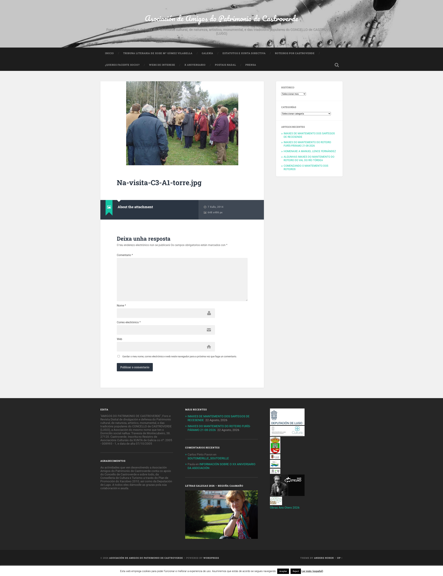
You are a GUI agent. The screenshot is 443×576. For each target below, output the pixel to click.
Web (119, 339)
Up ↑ (340, 557)
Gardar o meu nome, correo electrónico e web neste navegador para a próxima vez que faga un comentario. (179, 356)
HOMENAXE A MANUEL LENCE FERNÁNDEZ (310, 151)
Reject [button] (296, 571)
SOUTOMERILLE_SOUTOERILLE (208, 458)
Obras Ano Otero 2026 (285, 507)
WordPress (211, 557)
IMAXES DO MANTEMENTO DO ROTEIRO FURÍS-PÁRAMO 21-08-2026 (307, 144)
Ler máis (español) (312, 571)
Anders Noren (324, 557)
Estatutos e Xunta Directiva (244, 53)
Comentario (125, 255)
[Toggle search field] (337, 65)
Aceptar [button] (283, 571)
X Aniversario (195, 64)
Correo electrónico (129, 322)
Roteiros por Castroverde (295, 53)
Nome (121, 305)
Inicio (109, 53)
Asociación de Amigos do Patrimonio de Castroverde (221, 18)
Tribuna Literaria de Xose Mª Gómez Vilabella (157, 53)
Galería (207, 53)
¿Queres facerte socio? (122, 64)
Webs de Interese (162, 64)
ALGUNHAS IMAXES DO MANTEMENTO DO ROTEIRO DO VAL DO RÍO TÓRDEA (309, 158)
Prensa (250, 64)
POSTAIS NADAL (225, 64)
